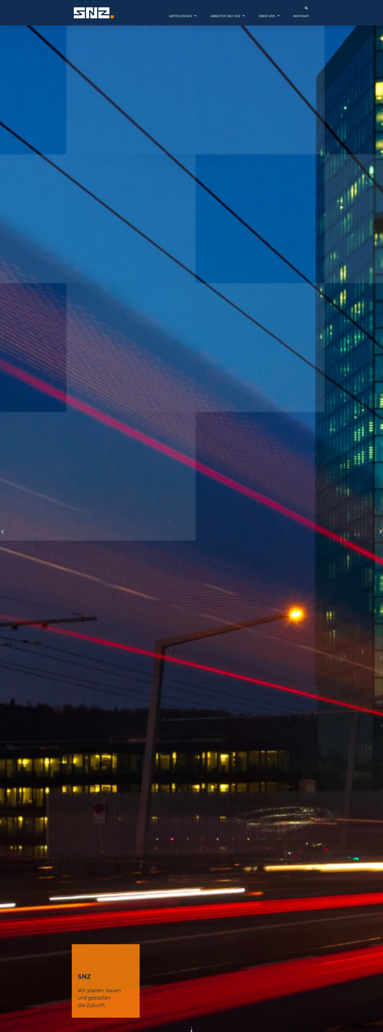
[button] (306, 8)
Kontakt (301, 16)
